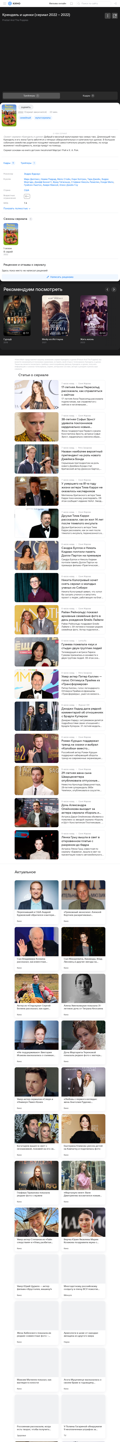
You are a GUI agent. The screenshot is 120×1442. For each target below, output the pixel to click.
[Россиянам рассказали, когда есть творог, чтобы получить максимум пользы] (37, 1416)
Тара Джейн (93, 179)
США (26, 190)
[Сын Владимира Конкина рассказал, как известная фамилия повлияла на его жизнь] (37, 949)
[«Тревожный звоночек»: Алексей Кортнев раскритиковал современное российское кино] (83, 902)
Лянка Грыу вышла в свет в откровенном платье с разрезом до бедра (80, 841)
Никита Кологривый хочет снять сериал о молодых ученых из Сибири (79, 584)
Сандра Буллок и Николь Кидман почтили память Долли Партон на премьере (81, 551)
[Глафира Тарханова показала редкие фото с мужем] (37, 1183)
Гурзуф (8, 339)
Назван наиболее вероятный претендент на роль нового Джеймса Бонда (81, 455)
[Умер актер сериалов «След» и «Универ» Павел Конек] (37, 1089)
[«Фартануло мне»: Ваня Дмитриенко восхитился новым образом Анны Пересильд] (83, 1183)
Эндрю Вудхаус (32, 173)
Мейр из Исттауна (52, 339)
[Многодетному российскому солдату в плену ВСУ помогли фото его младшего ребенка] (83, 1276)
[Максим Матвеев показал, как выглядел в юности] (37, 1370)
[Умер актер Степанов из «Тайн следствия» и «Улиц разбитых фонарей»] (37, 1229)
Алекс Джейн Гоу (68, 185)
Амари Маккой (50, 185)
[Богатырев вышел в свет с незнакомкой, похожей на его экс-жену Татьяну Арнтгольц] (37, 1136)
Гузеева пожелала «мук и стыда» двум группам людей (81, 646)
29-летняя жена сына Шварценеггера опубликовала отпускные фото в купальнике (79, 777)
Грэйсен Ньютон (33, 185)
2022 (20, 112)
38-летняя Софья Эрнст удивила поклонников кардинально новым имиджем (78, 423)
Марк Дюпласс (32, 179)
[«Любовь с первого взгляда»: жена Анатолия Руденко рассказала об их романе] (83, 1089)
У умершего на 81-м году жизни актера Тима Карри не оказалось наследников (82, 487)
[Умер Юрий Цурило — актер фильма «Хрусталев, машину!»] (37, 1276)
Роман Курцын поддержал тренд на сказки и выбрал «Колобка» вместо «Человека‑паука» (80, 744)
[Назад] (107, 289)
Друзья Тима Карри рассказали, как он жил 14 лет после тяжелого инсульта (82, 519)
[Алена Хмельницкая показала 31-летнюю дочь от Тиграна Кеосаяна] (83, 996)
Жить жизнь (87, 339)
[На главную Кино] (16, 3)
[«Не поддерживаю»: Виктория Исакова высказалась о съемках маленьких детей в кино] (37, 1042)
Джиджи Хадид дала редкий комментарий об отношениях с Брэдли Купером (82, 712)
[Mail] (10, 3)
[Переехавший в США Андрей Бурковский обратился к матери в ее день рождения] (37, 902)
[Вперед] (113, 289)
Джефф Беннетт (43, 182)
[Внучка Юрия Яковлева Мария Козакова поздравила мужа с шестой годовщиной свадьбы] (83, 1229)
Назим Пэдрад (48, 179)
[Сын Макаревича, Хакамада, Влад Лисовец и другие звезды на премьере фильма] (83, 949)
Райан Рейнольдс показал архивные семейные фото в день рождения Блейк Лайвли (82, 616)
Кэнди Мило (107, 182)
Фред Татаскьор (61, 182)
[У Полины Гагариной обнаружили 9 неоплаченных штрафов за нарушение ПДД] (83, 1416)
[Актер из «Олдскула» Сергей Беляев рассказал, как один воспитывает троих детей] (37, 996)
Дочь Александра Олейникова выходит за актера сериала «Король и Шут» (80, 809)
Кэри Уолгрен (79, 179)
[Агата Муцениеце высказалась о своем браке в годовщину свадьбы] (83, 1370)
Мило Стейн (63, 179)
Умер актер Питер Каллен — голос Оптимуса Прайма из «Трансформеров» (81, 680)
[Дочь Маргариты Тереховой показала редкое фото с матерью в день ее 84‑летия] (83, 1042)
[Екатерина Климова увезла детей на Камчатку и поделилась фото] (83, 1136)
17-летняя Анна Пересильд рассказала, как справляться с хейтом (81, 391)
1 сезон (8, 248)
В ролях (7, 179)
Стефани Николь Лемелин (85, 182)
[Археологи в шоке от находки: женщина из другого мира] (83, 1323)
